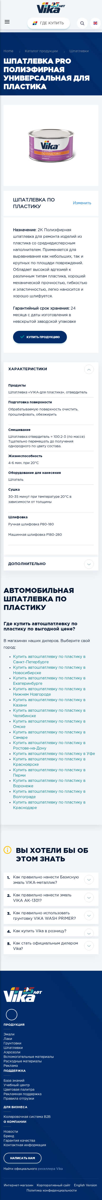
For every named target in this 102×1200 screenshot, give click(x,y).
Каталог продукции (41, 51)
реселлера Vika (50, 1169)
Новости (11, 1131)
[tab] (51, 369)
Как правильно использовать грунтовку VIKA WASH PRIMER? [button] (41, 915)
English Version (85, 1185)
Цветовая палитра (19, 1089)
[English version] (95, 23)
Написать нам (22, 1158)
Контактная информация (25, 1145)
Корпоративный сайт (53, 1185)
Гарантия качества (19, 1140)
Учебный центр (17, 1085)
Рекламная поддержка (23, 1094)
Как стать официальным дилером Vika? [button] (42, 946)
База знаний (14, 1080)
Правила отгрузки (19, 1098)
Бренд (9, 1136)
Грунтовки (12, 1043)
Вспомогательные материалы (29, 1056)
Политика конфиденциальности (52, 1190)
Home (8, 51)
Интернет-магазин (18, 1185)
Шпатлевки (79, 51)
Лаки (8, 1039)
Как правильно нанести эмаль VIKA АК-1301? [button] (39, 897)
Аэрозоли (12, 1052)
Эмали (9, 1034)
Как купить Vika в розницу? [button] (36, 931)
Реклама (11, 1065)
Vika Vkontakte (11, 1014)
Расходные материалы (23, 1061)
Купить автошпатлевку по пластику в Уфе (54, 754)
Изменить (82, 203)
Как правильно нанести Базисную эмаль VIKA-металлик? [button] (43, 880)
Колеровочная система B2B (27, 1116)
